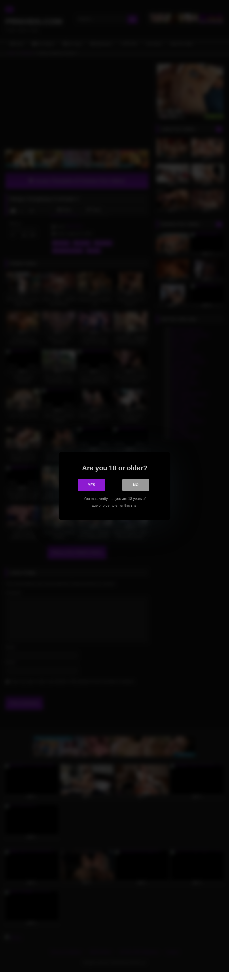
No (135, 485)
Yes (91, 485)
